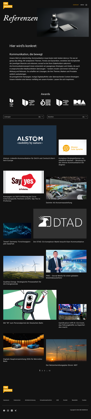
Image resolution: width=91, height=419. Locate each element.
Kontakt (65, 400)
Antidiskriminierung (30, 400)
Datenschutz (17, 400)
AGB (57, 400)
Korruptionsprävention (46, 400)
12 (49, 370)
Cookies (84, 400)
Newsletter (75, 400)
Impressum (6, 400)
